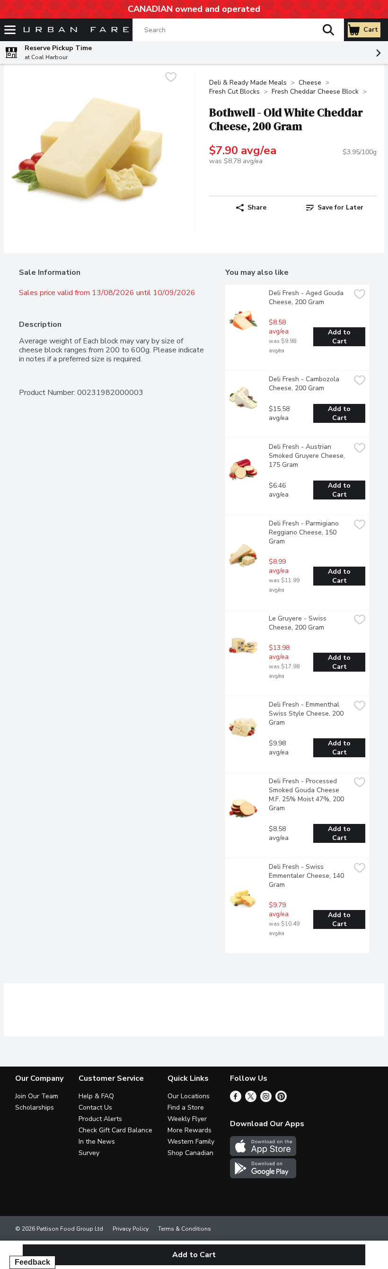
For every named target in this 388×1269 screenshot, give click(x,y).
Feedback (32, 1262)
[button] (328, 29)
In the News (97, 1141)
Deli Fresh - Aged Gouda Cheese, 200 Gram (307, 297)
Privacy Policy (131, 1229)
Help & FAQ (96, 1096)
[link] (335, 207)
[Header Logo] (74, 30)
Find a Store (186, 1107)
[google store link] (263, 1176)
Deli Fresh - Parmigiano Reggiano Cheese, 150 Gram (305, 532)
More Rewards (190, 1130)
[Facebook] (235, 1099)
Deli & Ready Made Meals (248, 82)
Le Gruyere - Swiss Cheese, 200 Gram (298, 623)
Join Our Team (36, 1096)
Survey (89, 1152)
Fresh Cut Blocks (234, 91)
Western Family (191, 1141)
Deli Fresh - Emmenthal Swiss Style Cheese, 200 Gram (307, 713)
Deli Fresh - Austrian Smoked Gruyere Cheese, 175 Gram (308, 455)
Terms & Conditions (184, 1229)
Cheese (310, 82)
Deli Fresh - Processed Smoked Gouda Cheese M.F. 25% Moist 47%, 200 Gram (307, 795)
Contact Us (95, 1107)
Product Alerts (100, 1118)
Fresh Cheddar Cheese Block (315, 91)
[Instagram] (266, 1099)
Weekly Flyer (187, 1118)
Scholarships (34, 1107)
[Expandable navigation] (10, 29)
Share (256, 207)
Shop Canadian (190, 1152)
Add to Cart (340, 337)
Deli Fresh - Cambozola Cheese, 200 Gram (305, 384)
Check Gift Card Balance (115, 1130)
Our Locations (189, 1096)
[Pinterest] (281, 1099)
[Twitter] (250, 1099)
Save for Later (340, 207)
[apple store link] (263, 1153)
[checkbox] (170, 78)
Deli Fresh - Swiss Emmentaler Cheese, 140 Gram (307, 875)
